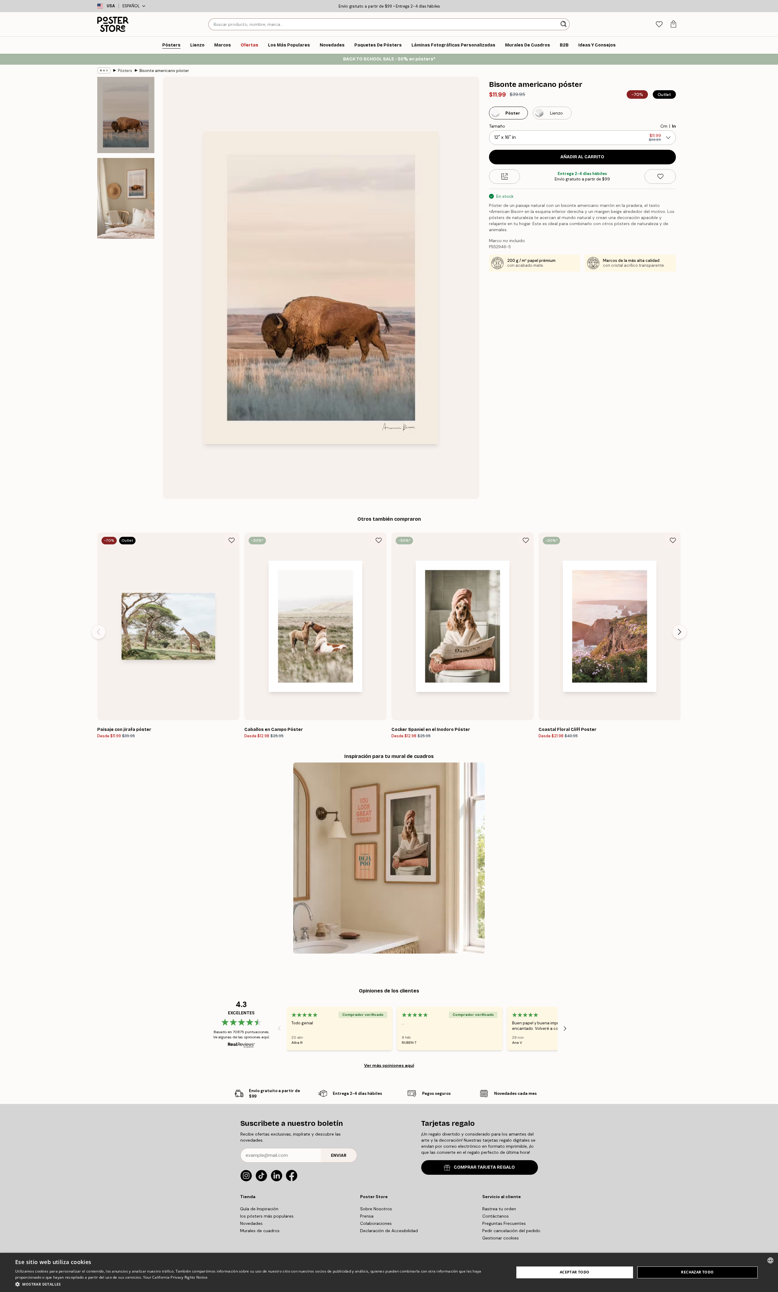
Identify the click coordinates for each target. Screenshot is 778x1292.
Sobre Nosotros (376, 1208)
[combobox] (770, 1260)
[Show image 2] (125, 198)
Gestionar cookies (500, 1238)
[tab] (659, 24)
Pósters (125, 70)
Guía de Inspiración (259, 1208)
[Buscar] (564, 24)
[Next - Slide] (679, 632)
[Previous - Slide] (98, 632)
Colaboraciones (376, 1223)
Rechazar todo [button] (697, 1272)
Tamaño (497, 126)
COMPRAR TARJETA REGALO (484, 1167)
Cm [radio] (663, 126)
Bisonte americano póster (164, 70)
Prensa (367, 1216)
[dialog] (389, 1272)
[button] (257, 1283)
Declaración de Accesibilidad (389, 1230)
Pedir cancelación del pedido (511, 1230)
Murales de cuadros (260, 1230)
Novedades (251, 1223)
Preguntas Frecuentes (504, 1223)
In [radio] (674, 126)
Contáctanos (495, 1216)
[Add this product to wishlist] (660, 176)
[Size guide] (504, 176)
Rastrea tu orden (499, 1208)
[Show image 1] (125, 115)
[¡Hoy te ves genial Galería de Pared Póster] (388, 858)
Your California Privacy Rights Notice (175, 1277)
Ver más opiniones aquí (389, 1065)
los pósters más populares (267, 1216)
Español (131, 6)
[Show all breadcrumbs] (104, 70)
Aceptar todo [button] (575, 1272)
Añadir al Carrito (582, 156)
